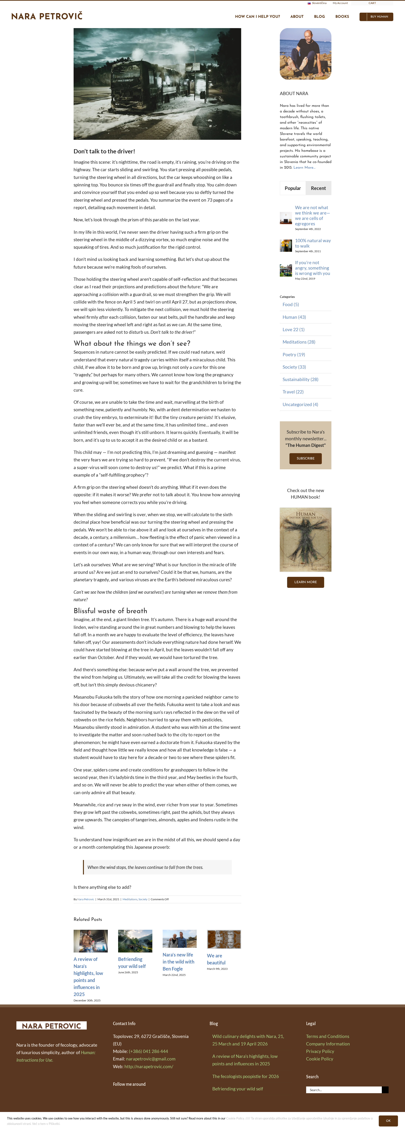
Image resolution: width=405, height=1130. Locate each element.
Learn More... (304, 168)
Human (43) (294, 317)
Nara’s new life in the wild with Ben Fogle (178, 961)
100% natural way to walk (313, 243)
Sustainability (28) (301, 379)
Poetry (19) (294, 354)
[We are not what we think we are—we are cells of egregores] (286, 215)
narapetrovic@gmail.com (151, 1058)
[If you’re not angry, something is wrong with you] (286, 268)
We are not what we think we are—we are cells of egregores (312, 215)
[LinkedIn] (128, 1097)
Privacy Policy (320, 1051)
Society (143, 899)
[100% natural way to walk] (286, 243)
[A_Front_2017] (305, 510)
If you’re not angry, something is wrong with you (312, 268)
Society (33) (294, 367)
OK (388, 1121)
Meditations (130, 899)
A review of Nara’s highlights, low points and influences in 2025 (245, 1059)
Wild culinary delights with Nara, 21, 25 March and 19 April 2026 (248, 1040)
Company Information (328, 1043)
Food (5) (291, 304)
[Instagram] (121, 1097)
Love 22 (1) (294, 329)
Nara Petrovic (85, 899)
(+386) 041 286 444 (148, 1051)
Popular (293, 188)
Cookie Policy (319, 1058)
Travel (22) (293, 391)
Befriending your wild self (237, 1088)
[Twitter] (135, 1097)
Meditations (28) (299, 342)
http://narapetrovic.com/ (148, 1066)
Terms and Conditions (327, 1036)
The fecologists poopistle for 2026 (245, 1076)
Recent (318, 188)
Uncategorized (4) (300, 404)
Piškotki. (54, 1124)
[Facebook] (114, 1097)
